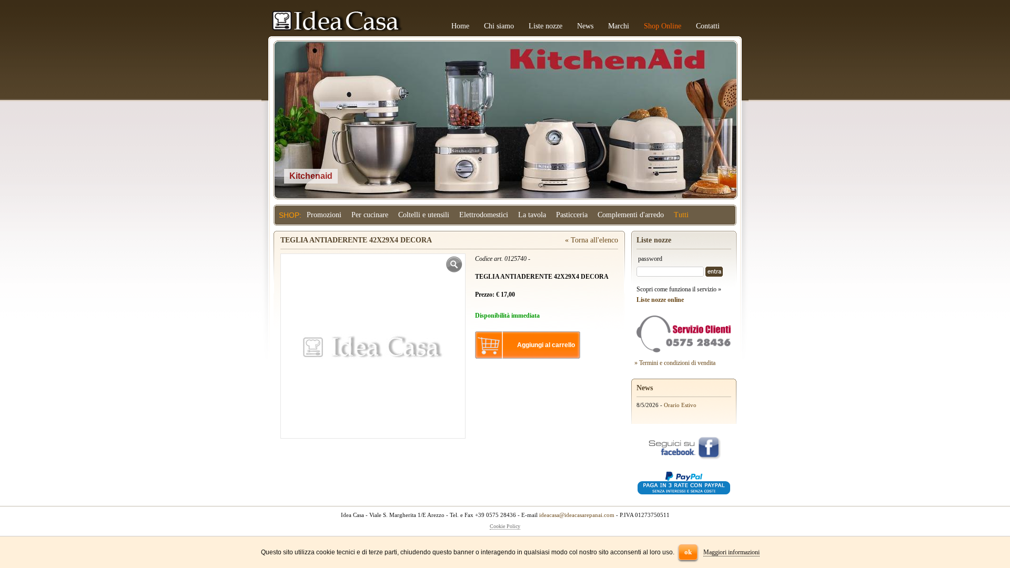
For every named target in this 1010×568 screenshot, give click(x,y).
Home (460, 26)
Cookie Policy (505, 526)
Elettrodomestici (483, 215)
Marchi (618, 26)
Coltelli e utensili (423, 215)
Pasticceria (572, 215)
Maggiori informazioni (731, 552)
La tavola (532, 215)
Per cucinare (369, 215)
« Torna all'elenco (591, 240)
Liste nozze (545, 26)
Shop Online (662, 26)
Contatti (708, 26)
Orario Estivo (680, 405)
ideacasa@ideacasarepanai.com (576, 515)
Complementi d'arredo (631, 215)
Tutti (681, 215)
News (585, 26)
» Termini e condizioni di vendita (674, 363)
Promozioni (324, 215)
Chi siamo (499, 26)
